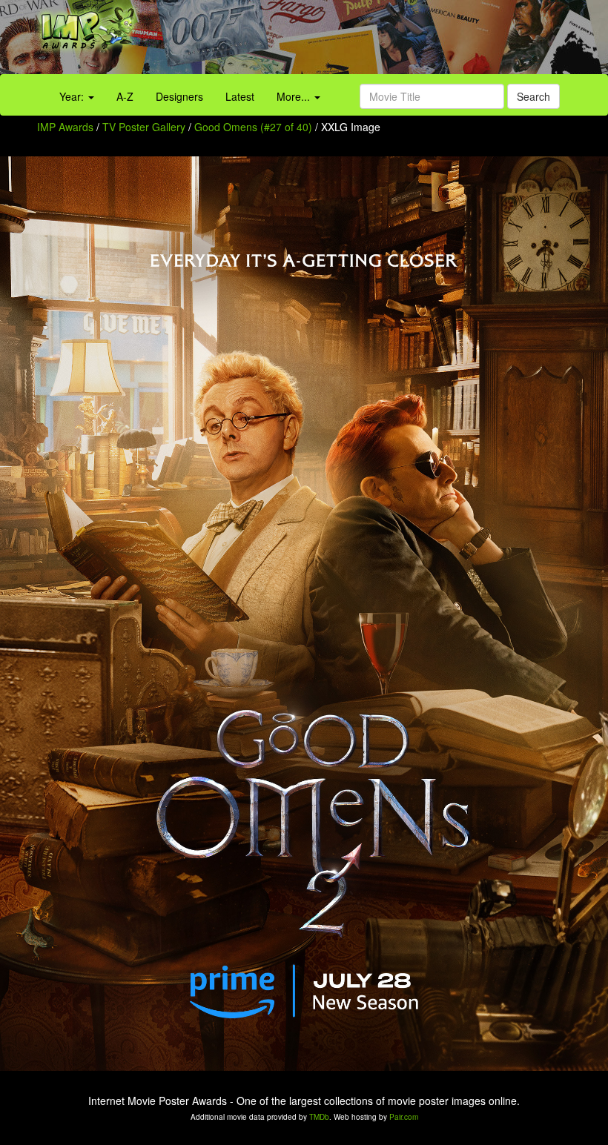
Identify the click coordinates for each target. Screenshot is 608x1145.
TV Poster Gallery (143, 126)
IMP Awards (65, 126)
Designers (179, 96)
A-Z (124, 96)
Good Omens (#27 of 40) (253, 126)
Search (533, 96)
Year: (73, 96)
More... (295, 96)
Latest (239, 96)
